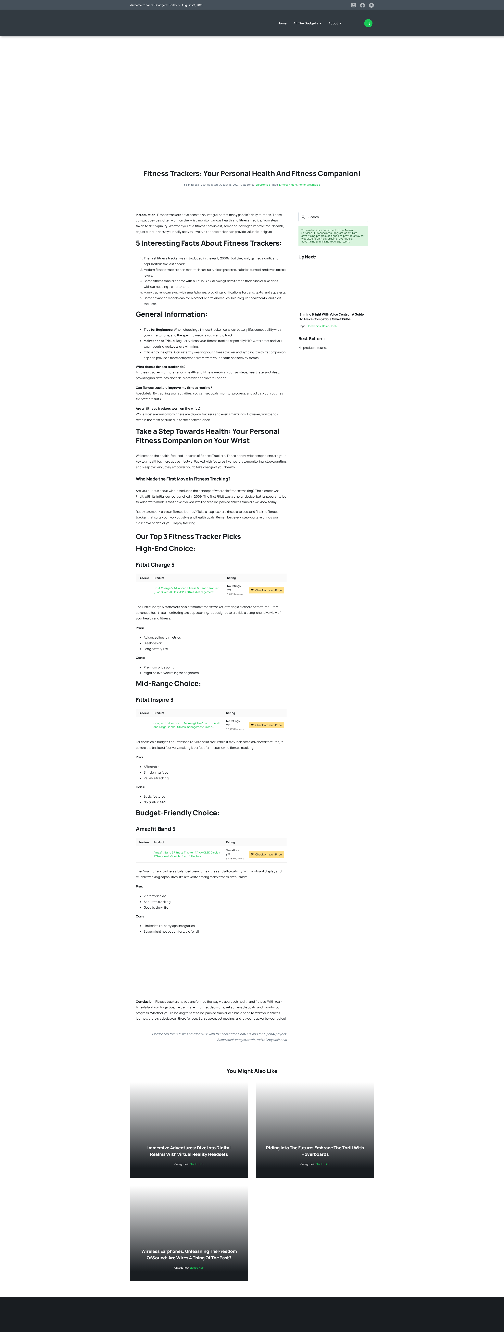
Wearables (313, 184)
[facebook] (362, 5)
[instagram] (353, 5)
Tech (334, 326)
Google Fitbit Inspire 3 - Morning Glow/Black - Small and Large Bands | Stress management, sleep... (187, 725)
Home (302, 184)
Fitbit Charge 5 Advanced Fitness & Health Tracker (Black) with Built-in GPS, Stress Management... (186, 590)
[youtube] (371, 5)
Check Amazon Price (268, 590)
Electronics (263, 184)
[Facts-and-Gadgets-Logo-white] (145, 17)
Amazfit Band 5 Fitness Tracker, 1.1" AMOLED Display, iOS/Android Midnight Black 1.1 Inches (187, 854)
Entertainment (288, 184)
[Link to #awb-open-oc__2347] (368, 23)
